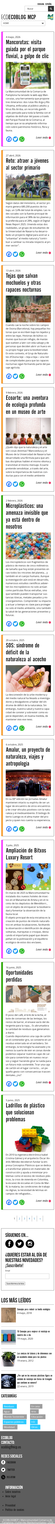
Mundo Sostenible (14, 1416)
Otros (34, 1427)
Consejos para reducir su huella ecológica (33, 1309)
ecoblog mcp (18, 17)
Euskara (41, 4)
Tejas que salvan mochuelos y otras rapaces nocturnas (23, 283)
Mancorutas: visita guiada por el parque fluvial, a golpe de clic (27, 49)
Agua (7, 1411)
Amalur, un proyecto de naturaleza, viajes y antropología (28, 756)
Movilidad (9, 1427)
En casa (35, 1406)
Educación (37, 1416)
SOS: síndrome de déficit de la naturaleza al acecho (26, 652)
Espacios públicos (14, 1422)
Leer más (42, 137)
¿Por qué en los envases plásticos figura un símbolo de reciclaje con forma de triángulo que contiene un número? (34, 1379)
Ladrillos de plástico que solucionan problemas (25, 1112)
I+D (33, 1422)
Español (48, 4)
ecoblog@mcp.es (11, 1447)
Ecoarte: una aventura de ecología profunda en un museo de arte (27, 405)
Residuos (9, 1406)
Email (7, 1270)
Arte (33, 1411)
